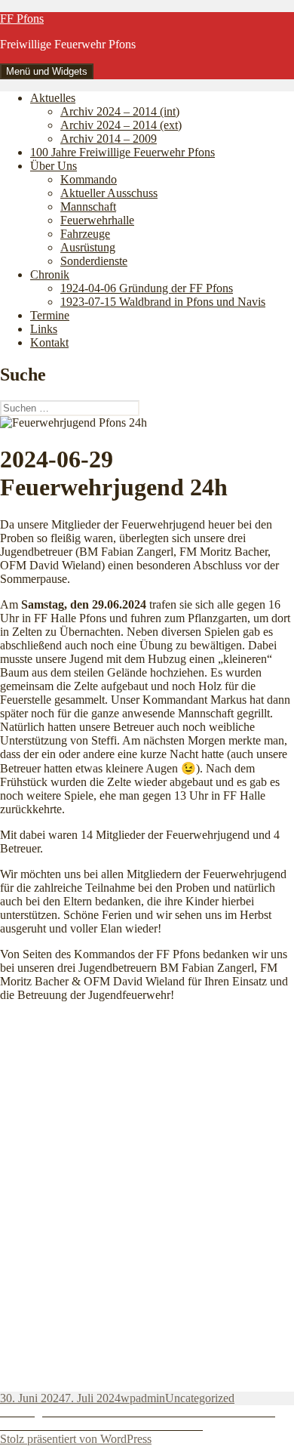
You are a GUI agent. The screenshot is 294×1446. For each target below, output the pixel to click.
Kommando (88, 179)
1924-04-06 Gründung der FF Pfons (146, 288)
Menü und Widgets (46, 71)
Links (43, 328)
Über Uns (53, 165)
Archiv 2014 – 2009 (108, 138)
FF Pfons (22, 18)
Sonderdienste (93, 260)
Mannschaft (88, 206)
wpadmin (143, 1398)
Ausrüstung (87, 247)
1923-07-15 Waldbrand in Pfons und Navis (162, 301)
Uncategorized (199, 1398)
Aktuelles (52, 97)
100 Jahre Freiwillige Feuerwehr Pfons (122, 152)
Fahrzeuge (85, 233)
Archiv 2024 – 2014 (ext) (121, 125)
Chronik (49, 274)
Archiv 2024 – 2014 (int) (119, 111)
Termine (49, 315)
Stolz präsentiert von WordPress (76, 1438)
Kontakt (49, 342)
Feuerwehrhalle (97, 220)
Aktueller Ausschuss (109, 193)
